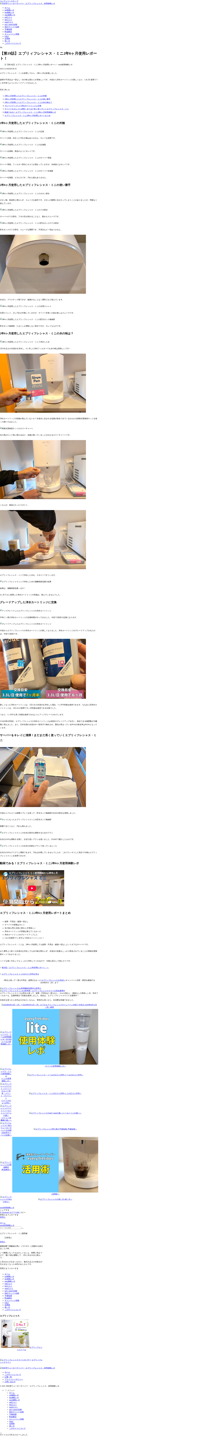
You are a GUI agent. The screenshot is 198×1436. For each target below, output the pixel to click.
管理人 (3, 1242)
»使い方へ (68, 1199)
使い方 (7, 1307)
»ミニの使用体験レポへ (6, 1080)
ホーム (7, 1274)
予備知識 (8, 1296)
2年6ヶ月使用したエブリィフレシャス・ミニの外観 (26, 96)
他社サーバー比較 (12, 1293)
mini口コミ (9, 1288)
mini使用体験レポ (7, 1208)
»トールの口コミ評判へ (73, 1075)
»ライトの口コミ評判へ (6, 1102)
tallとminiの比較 (11, 1291)
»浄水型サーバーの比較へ (6, 1134)
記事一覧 (8, 1377)
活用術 (7, 1305)
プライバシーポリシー (14, 1379)
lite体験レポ (9, 1279)
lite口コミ (8, 1286)
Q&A (7, 1303)
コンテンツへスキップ (9, 1)
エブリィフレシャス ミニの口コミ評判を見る (20, 974)
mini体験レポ (10, 1281)
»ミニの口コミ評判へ (72, 1093)
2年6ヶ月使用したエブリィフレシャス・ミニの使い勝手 (27, 99)
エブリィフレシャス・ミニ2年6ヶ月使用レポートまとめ (27, 115)
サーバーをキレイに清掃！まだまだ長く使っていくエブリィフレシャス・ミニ (37, 109)
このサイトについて (13, 1310)
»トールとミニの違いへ (71, 1113)
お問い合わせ (10, 1382)
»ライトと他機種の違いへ (6, 1119)
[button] (23, 1212)
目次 (2, 90)
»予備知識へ (72, 1129)
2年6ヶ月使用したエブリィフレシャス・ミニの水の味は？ (28, 102)
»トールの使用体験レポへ (6, 1043)
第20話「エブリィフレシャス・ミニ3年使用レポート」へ (25, 968)
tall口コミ (8, 1284)
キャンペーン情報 (12, 1300)
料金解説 (8, 1298)
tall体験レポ (9, 1276)
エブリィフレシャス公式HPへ (53, 980)
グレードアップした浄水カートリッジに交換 (23, 106)
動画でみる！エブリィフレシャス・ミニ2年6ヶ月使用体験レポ (30, 112)
